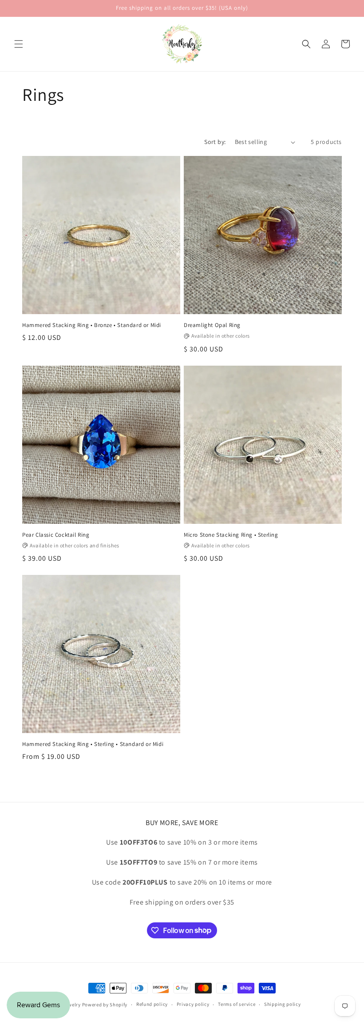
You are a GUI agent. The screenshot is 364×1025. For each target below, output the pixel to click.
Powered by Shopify (105, 1004)
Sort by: (215, 142)
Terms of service (236, 1004)
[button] (18, 44)
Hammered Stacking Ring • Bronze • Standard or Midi (91, 325)
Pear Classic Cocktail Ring (56, 534)
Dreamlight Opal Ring (212, 325)
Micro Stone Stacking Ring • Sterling (231, 534)
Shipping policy (282, 1004)
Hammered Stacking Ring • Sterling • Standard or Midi (92, 744)
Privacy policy (193, 1004)
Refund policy (152, 1004)
